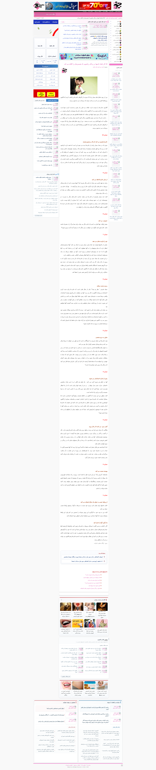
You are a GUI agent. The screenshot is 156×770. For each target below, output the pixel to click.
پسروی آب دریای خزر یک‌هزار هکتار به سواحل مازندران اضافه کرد (90, 739)
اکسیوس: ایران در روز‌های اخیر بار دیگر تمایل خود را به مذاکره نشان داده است (111, 757)
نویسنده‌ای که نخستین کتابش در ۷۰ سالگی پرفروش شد (51, 715)
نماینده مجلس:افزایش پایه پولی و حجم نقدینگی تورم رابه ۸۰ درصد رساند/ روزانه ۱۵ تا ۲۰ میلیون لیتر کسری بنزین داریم (90, 751)
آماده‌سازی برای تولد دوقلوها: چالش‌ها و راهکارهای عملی (116, 134)
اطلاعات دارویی (39, 69)
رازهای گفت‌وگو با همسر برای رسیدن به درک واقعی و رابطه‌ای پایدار (116, 157)
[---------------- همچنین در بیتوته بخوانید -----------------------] (69, 702)
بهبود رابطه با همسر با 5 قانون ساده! (44, 160)
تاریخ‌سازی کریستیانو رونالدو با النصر (67, 745)
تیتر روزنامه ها (52, 85)
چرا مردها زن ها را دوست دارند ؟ (92, 574)
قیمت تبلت (53, 82)
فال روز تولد (43, 61)
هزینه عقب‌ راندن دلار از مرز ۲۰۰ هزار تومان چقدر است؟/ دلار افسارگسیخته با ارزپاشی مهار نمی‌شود (111, 745)
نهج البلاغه (41, 82)
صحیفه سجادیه (40, 85)
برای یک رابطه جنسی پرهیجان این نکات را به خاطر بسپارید (69, 649)
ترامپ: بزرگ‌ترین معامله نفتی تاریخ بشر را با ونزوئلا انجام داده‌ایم (95, 714)
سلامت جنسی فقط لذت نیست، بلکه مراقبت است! (116, 79)
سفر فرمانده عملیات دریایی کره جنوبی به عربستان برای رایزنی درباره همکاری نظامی (46, 203)
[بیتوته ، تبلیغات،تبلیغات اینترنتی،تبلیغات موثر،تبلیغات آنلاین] (45, 35)
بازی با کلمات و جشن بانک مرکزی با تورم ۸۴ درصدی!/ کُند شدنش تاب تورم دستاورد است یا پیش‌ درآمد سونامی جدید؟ (95, 721)
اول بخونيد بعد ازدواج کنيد (94, 585)
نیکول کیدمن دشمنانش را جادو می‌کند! (55, 708)
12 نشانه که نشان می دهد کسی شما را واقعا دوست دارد (44, 147)
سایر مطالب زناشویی (66, 676)
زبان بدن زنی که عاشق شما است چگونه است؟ (69, 662)
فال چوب (49, 61)
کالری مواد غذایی (39, 75)
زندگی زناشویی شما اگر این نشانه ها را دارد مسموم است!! (43, 143)
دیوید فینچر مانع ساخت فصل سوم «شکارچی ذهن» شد (47, 731)
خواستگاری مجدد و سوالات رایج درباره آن (69, 667)
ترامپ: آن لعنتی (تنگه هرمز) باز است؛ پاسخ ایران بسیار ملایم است (94, 708)
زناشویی (120, 18)
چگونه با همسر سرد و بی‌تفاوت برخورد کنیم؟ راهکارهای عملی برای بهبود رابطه (116, 193)
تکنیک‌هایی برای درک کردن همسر (45, 113)
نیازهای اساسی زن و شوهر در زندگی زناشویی (44, 139)
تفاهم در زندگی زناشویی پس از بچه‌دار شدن (116, 90)
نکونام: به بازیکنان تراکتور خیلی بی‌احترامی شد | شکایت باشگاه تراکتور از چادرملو (45, 750)
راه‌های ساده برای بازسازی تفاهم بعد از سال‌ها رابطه (72, 48)
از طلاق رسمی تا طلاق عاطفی (45, 152)
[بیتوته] (38, 9)
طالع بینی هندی (55, 61)
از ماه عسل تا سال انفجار (47, 104)
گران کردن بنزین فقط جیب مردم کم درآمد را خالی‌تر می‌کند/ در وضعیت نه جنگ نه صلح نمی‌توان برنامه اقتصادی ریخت (45, 189)
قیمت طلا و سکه (51, 72)
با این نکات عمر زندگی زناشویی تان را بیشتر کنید (43, 108)
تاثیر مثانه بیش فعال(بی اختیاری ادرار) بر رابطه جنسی (69, 653)
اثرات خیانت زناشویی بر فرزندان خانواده (72, 34)
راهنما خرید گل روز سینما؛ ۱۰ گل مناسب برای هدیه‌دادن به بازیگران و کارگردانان (46, 182)
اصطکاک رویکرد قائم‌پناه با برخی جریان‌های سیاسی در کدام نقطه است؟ (89, 745)
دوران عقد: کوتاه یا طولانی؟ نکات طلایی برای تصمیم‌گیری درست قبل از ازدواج (116, 123)
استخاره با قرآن (52, 56)
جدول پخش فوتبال (39, 79)
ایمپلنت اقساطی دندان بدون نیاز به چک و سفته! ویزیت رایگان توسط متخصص (83, 557)
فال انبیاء (40, 45)
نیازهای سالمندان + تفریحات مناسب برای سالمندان (70, 658)
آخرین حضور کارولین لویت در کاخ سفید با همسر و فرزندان (110, 751)
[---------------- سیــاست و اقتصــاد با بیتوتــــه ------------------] (113, 702)
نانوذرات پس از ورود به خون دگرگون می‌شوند (48, 193)
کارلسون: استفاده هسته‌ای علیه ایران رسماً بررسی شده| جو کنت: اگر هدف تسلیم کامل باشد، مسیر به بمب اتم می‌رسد (90, 733)
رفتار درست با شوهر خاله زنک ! (45, 117)
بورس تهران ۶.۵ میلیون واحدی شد (50, 209)
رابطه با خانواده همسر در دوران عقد (93, 666)
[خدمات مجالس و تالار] (45, 97)
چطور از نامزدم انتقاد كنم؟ (46, 126)
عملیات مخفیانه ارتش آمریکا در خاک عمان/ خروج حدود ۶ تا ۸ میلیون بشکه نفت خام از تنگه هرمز (110, 733)
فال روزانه (40, 56)
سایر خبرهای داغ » (38, 215)
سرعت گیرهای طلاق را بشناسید (45, 156)
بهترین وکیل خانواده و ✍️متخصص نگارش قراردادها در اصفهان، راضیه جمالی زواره (98, 38)
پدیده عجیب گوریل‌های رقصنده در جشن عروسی (46, 736)
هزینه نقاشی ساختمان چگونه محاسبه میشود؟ (43, 178)
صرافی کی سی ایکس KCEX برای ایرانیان (49, 207)
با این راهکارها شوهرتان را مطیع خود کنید (43, 121)
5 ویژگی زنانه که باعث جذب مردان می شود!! (93, 658)
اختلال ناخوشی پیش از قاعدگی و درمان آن (93, 671)
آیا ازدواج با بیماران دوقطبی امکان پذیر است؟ (93, 662)
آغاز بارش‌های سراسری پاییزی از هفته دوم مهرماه (47, 212)
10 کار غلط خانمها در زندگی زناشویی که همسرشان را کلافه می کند (85, 64)
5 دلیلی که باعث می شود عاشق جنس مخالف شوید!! (93, 649)
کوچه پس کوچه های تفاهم (111, 18)
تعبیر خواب (37, 61)
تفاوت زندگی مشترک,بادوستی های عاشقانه (90, 588)
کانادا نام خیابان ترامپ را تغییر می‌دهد (111, 739)
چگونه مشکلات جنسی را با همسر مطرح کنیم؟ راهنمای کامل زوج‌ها (116, 111)
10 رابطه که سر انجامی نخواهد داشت (91, 577)
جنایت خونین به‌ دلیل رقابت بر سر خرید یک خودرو (47, 186)
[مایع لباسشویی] (83, 56)
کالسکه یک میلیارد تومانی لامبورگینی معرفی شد (46, 740)
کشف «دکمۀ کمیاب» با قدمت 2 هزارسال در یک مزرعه (66, 740)
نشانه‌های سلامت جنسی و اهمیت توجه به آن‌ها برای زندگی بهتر (116, 206)
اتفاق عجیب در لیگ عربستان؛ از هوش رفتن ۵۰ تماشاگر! (46, 745)
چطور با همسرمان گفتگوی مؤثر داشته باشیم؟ (115, 100)
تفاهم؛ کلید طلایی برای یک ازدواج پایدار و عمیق (72, 39)
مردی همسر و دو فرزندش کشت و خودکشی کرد (48, 195)
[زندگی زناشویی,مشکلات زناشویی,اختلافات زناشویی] (83, 85)
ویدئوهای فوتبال (39, 72)
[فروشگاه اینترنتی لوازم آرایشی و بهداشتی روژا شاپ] (95, 6)
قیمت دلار (53, 75)
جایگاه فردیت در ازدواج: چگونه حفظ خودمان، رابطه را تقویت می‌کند (116, 146)
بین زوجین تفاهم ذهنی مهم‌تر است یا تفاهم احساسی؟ (71, 43)
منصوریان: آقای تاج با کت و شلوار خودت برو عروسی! (66, 750)
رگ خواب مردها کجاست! (47, 165)
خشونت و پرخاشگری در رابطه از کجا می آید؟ (72, 26)
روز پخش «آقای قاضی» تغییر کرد (67, 736)
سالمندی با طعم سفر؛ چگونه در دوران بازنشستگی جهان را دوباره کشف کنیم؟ (116, 169)
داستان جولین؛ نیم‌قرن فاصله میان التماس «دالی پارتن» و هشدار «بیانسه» (66, 731)
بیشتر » (62, 21)
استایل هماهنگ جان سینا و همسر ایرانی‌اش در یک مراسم (51, 721)
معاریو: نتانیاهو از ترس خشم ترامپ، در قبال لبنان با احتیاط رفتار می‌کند (46, 199)
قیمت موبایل (52, 79)
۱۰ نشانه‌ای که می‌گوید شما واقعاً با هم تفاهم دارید (44, 130)
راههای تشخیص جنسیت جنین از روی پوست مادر (93, 653)
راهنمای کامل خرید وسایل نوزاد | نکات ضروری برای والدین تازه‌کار (116, 181)
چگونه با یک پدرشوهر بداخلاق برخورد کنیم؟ (69, 671)
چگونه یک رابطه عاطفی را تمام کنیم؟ (72, 30)
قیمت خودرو (52, 69)
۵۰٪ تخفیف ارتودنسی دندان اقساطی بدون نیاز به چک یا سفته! (87, 561)
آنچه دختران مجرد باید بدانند (94, 580)
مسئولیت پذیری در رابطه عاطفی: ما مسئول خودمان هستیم (44, 134)
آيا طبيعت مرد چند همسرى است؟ (92, 583)
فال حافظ (52, 45)
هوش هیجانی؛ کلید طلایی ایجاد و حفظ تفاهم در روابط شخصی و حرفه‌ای (116, 218)
